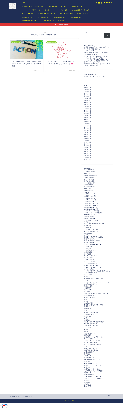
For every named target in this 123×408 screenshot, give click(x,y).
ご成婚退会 (87, 248)
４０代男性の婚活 (90, 183)
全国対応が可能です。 (91, 295)
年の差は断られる (90, 333)
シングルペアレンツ (90, 256)
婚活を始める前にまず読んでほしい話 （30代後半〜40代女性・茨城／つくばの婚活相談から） (53, 6)
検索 (85, 32)
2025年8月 (87, 104)
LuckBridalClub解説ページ (31, 10)
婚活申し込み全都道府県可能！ (94, 322)
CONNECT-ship (89, 198)
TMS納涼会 (87, 225)
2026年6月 (87, 87)
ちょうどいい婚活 (90, 261)
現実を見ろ (87, 356)
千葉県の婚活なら (27, 17)
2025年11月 (88, 99)
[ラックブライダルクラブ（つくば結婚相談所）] (12, 8)
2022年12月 (88, 159)
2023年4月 (87, 151)
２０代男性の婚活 (90, 171)
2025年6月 (87, 108)
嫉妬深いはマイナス (90, 323)
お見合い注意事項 (90, 239)
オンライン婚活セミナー (92, 231)
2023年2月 (87, 155)
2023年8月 (87, 146)
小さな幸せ (87, 327)
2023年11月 (88, 142)
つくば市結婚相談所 (90, 263)
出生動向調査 (88, 303)
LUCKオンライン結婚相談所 (93, 213)
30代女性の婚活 (89, 177)
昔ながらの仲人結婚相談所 (92, 344)
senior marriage (90, 218)
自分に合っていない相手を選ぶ (94, 378)
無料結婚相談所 (89, 352)
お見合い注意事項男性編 (92, 240)
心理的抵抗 (87, 335)
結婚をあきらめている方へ (92, 369)
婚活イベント (88, 316)
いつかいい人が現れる (91, 229)
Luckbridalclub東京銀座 (91, 211)
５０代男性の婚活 (90, 186)
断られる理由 (88, 339)
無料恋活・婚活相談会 (91, 350)
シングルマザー (89, 257)
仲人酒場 (87, 291)
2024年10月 (88, 123)
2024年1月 (87, 138)
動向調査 (87, 307)
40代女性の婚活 (89, 181)
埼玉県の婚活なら (44, 17)
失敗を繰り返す (89, 314)
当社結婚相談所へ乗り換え (80, 10)
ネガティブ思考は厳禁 (91, 265)
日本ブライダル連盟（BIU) (92, 340)
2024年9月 (87, 125)
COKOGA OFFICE (90, 195)
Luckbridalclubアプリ (91, 203)
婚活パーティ (88, 318)
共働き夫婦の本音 (90, 297)
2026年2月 (87, 93)
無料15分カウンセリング (92, 348)
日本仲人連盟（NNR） (91, 342)
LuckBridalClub (89, 202)
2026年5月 (87, 89)
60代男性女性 (88, 190)
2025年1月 (87, 117)
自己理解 (87, 382)
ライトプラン (88, 280)
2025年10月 (88, 100)
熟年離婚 (87, 354)
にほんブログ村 (5, 407)
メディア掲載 (88, 274)
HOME (24, 3)
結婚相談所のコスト (90, 374)
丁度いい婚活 (88, 286)
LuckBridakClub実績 (91, 200)
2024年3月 (87, 134)
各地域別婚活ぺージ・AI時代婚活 (54, 21)
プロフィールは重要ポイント (93, 267)
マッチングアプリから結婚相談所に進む (97, 271)
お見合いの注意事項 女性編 (93, 237)
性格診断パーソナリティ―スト (94, 337)
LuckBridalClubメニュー (92, 207)
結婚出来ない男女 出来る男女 (94, 371)
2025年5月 (87, 110)
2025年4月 (87, 112)
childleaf (87, 192)
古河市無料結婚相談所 (91, 312)
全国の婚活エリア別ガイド (30, 21)
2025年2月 (87, 115)
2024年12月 (88, 119)
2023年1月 (87, 157)
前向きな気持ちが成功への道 (93, 305)
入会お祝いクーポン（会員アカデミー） (97, 293)
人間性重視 (87, 288)
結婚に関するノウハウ (91, 363)
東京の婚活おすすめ (66, 13)
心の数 (47, 10)
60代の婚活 (87, 188)
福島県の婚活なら (76, 17)
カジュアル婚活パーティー (92, 244)
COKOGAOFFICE (90, 197)
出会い (86, 301)
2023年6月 (87, 148)
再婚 (85, 299)
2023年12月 (88, 140)
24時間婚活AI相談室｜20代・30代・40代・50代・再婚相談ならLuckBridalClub (96, 49)
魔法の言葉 (87, 386)
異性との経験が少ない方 (92, 359)
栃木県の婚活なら (60, 17)
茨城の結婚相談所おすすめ (46, 13)
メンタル (87, 276)
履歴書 (86, 329)
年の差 (86, 331)
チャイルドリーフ (90, 259)
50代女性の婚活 (89, 185)
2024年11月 (88, 121)
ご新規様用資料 (89, 252)
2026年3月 (87, 91)
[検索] (107, 35)
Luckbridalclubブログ (91, 205)
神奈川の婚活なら (83, 13)
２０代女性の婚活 (90, 169)
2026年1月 (87, 95)
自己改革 (87, 380)
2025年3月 (87, 114)
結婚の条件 (87, 367)
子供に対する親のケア (91, 325)
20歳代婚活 (87, 173)
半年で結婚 (87, 308)
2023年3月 (87, 153)
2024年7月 (87, 127)
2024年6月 (87, 129)
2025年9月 (87, 102)
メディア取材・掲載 (90, 273)
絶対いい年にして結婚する (92, 376)
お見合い (87, 235)
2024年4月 (87, 132)
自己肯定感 (87, 384)
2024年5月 (87, 131)
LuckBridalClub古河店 (91, 209)
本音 (85, 346)
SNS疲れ (87, 222)
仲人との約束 (88, 290)
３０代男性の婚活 (90, 179)
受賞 (85, 310)
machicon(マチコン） (91, 214)
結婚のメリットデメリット (92, 365)
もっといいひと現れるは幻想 (93, 278)
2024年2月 (87, 136)
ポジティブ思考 (89, 269)
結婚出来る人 (88, 373)
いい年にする (88, 227)
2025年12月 (88, 97)
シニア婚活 (87, 254)
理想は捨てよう (89, 357)
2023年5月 (87, 149)
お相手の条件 (88, 233)
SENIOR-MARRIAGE (91, 220)
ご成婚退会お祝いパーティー (93, 250)
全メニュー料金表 (27, 13)
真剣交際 (87, 361)
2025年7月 (87, 106)
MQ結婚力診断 (89, 216)
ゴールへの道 (88, 246)
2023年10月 (88, 144)
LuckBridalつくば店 (61, 10)
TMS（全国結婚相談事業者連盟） (95, 224)
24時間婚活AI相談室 (90, 175)
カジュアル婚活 (89, 242)
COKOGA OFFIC (89, 194)
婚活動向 (87, 320)
